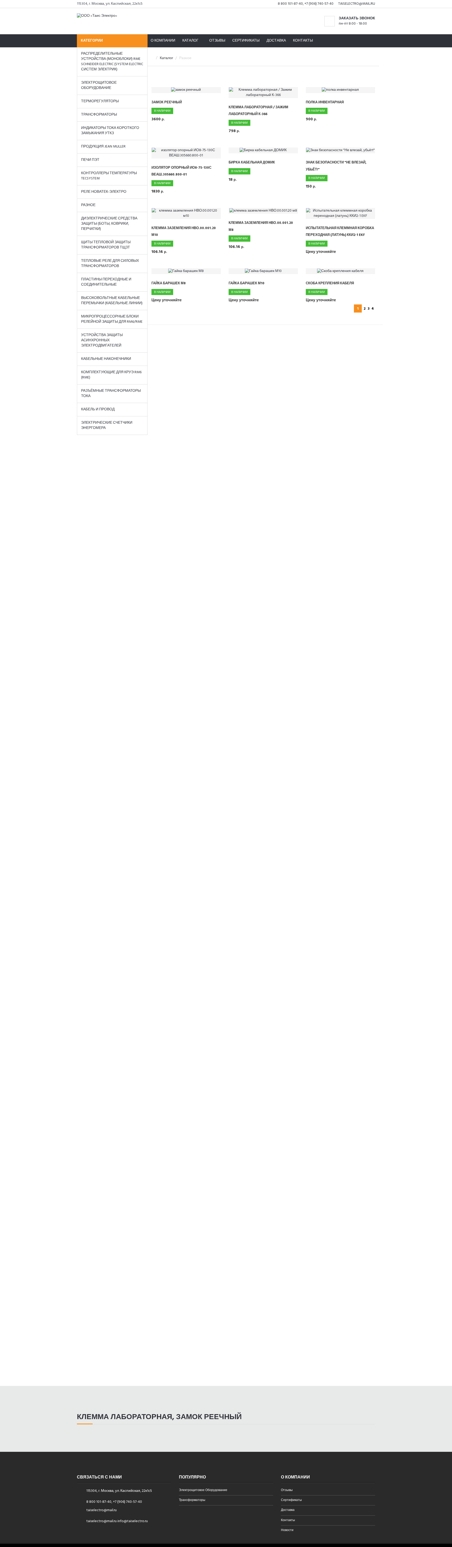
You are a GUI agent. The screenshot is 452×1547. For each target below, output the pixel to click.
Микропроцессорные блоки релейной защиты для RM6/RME (112, 319)
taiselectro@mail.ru (356, 4)
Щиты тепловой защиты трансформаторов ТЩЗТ (106, 245)
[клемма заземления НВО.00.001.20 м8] (263, 211)
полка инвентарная (325, 102)
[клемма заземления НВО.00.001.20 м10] (186, 213)
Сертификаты (245, 41)
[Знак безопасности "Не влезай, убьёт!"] (340, 151)
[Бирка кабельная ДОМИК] (263, 151)
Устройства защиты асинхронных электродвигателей (102, 340)
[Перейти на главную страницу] (97, 15)
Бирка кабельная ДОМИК (252, 162)
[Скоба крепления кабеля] (340, 271)
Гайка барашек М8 (168, 283)
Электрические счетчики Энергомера (106, 425)
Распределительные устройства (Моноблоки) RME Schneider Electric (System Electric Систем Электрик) (112, 61)
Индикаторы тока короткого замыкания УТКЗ (110, 130)
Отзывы (217, 41)
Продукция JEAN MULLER (103, 147)
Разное (88, 205)
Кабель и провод (98, 409)
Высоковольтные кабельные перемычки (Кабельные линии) (112, 300)
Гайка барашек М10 (246, 283)
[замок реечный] (186, 90)
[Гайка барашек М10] (263, 271)
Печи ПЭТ (90, 160)
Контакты (303, 41)
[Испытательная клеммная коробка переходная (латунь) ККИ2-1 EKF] (340, 213)
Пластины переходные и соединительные (106, 282)
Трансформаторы (99, 115)
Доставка (276, 41)
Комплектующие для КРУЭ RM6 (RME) (111, 375)
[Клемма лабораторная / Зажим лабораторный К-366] (263, 92)
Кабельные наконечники (106, 359)
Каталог (166, 58)
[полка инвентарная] (340, 90)
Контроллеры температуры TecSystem (109, 176)
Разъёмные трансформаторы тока (111, 393)
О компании (163, 41)
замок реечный (166, 102)
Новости (287, 1530)
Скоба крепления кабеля (330, 283)
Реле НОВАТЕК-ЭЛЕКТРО (103, 192)
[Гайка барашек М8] (186, 271)
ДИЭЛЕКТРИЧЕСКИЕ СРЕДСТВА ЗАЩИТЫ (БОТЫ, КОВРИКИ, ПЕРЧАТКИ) (109, 224)
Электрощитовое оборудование (99, 85)
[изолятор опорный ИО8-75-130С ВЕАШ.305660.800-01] (186, 153)
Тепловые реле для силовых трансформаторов (110, 263)
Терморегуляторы (100, 101)
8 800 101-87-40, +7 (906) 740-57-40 (306, 4)
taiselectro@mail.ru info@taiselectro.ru (117, 1521)
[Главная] (152, 58)
